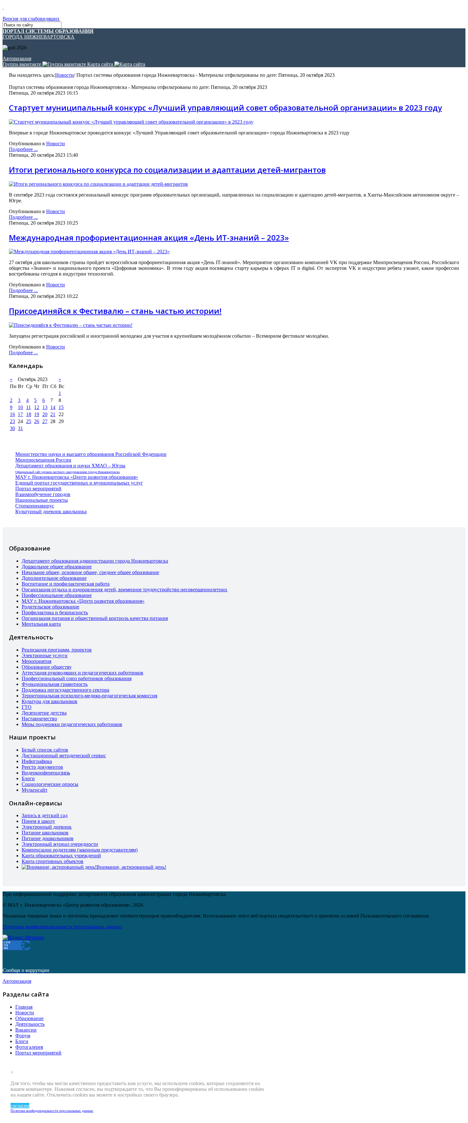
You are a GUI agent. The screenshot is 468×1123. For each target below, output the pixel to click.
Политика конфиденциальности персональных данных (52, 1110)
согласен (20, 1105)
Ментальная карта (41, 624)
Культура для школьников (49, 701)
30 (12, 428)
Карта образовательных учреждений (61, 855)
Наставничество (39, 718)
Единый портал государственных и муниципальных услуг (79, 483)
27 (44, 421)
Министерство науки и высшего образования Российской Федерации (91, 454)
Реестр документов (42, 767)
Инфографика (37, 761)
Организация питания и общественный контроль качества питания (95, 618)
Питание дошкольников (48, 838)
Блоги (28, 778)
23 (12, 421)
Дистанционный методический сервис (64, 755)
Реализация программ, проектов (57, 649)
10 (20, 407)
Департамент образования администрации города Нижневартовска (95, 561)
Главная (23, 1007)
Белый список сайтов (45, 749)
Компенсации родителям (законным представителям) (80, 850)
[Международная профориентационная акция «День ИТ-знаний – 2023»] (89, 251)
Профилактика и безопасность (55, 612)
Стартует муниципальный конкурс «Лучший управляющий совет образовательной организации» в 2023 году (225, 107)
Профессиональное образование (57, 595)
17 (20, 414)
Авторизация (17, 58)
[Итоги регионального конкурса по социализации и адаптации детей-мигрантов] (98, 184)
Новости (64, 75)
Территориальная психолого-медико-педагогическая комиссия (89, 695)
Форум (22, 1035)
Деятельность (30, 1024)
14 (52, 407)
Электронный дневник (47, 827)
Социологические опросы (50, 784)
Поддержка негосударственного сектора (65, 690)
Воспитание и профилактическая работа (66, 584)
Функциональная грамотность (55, 684)
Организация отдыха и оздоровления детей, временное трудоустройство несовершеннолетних (124, 589)
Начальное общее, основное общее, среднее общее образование (90, 572)
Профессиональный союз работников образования (76, 678)
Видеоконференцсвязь (46, 772)
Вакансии (26, 1030)
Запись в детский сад (44, 815)
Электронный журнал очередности (60, 844)
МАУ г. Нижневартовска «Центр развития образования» (76, 477)
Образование (29, 1018)
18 (28, 414)
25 (28, 421)
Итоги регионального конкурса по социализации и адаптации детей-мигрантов (167, 169)
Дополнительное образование (54, 578)
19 (36, 414)
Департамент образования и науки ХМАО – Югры (70, 465)
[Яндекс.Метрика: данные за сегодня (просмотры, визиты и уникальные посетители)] (23, 937)
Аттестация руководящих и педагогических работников (82, 672)
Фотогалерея (29, 1047)
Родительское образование (50, 606)
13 (44, 407)
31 (20, 428)
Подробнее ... (23, 149)
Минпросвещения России (43, 460)
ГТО (27, 707)
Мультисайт (34, 790)
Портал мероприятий (38, 488)
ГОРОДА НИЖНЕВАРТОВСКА (48, 34)
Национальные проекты (41, 500)
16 (12, 414)
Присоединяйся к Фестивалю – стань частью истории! (115, 311)
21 (52, 414)
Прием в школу (38, 821)
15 (61, 407)
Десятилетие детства (44, 713)
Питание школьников (45, 832)
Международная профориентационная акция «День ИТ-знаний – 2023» (149, 237)
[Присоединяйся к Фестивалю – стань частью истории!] (70, 325)
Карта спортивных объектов (52, 861)
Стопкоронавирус (34, 505)
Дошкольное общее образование (57, 566)
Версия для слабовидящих (31, 18)
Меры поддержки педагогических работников (72, 724)
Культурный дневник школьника (51, 511)
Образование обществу (47, 667)
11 (28, 407)
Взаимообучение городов (42, 494)
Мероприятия (36, 661)
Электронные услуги (44, 655)
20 (44, 414)
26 (36, 421)
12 (36, 407)
